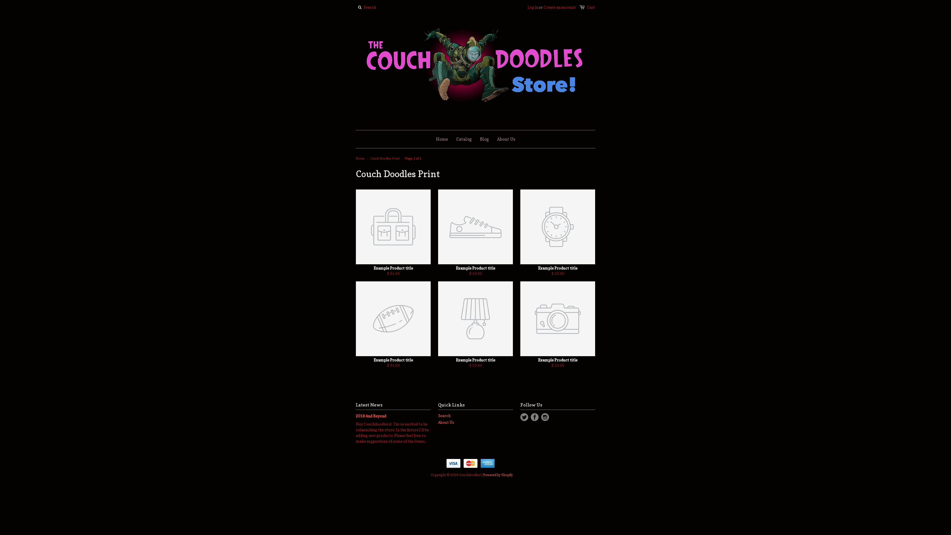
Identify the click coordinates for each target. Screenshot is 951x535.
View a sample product (474, 251)
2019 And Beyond (371, 416)
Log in (533, 7)
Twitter (524, 417)
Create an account (560, 7)
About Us (446, 422)
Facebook (535, 417)
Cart (591, 7)
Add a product (442, 251)
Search (444, 415)
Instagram (545, 417)
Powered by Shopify (498, 475)
